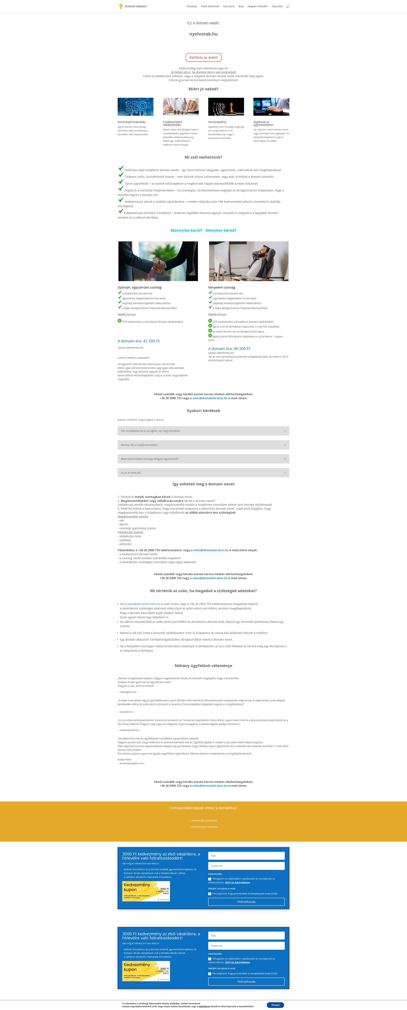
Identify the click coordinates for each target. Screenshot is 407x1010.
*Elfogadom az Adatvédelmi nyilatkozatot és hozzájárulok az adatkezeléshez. (241, 880)
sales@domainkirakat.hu (210, 398)
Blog (241, 6)
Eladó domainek (210, 6)
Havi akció (229, 6)
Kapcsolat (277, 6)
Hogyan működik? (258, 6)
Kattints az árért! (204, 57)
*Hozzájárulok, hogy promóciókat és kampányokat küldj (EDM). (245, 893)
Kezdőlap (192, 6)
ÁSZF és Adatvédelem (237, 882)
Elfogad (275, 1005)
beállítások (204, 1006)
